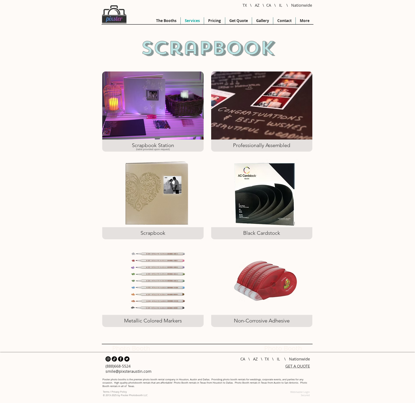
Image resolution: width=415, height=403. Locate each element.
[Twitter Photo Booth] (126, 359)
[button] (153, 111)
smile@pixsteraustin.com (128, 371)
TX (245, 5)
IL (280, 5)
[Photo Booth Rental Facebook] (120, 359)
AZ (257, 5)
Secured (305, 395)
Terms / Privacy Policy (115, 391)
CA (268, 5)
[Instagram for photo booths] (108, 359)
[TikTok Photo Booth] (114, 359)
